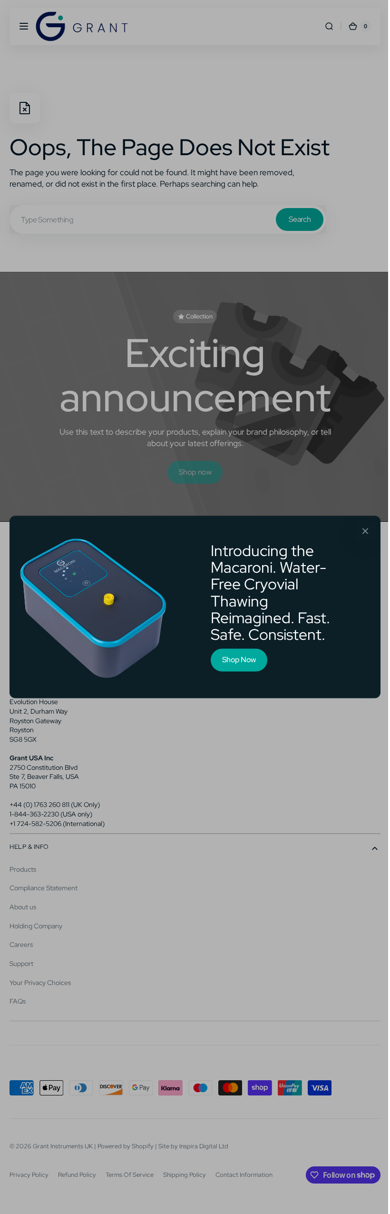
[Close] (361, 530)
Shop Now (235, 660)
